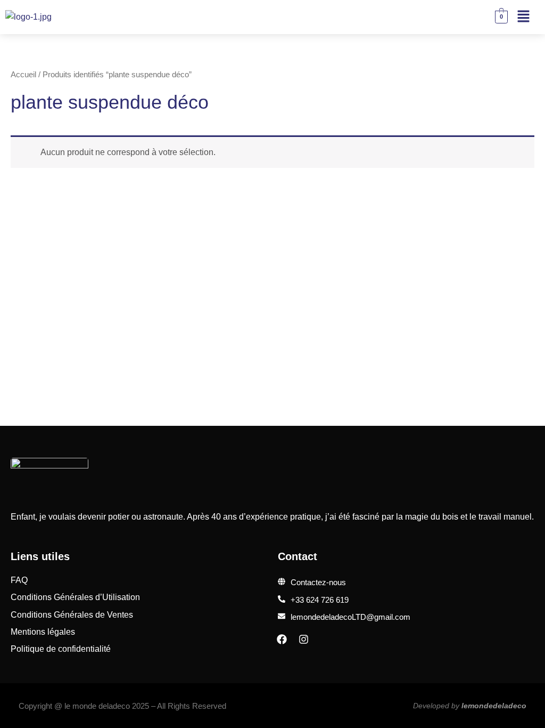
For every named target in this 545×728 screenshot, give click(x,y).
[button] (523, 17)
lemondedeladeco (493, 705)
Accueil (23, 74)
